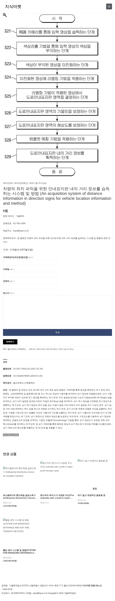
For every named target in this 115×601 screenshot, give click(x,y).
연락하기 (10, 342)
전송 (57, 332)
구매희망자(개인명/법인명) (18, 257)
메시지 (9, 293)
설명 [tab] (5, 362)
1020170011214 (11, 435)
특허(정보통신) (21, 183)
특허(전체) (8, 183)
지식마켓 (13, 6)
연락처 (9, 281)
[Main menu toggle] (109, 6)
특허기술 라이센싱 (38, 183)
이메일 (9, 269)
